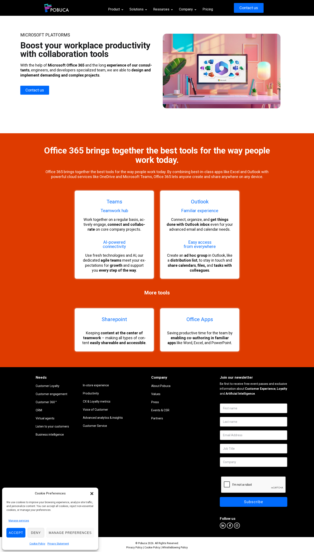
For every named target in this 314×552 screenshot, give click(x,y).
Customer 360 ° (46, 402)
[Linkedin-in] (223, 526)
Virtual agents (45, 418)
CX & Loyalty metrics (96, 401)
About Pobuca (160, 386)
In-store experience (96, 385)
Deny (36, 533)
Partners (157, 418)
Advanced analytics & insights (103, 417)
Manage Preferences (70, 533)
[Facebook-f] (230, 526)
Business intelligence (50, 434)
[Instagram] (237, 526)
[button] (92, 493)
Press (155, 402)
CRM (39, 410)
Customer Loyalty (47, 386)
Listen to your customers (52, 426)
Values (155, 394)
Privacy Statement (58, 543)
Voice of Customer (95, 409)
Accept (16, 533)
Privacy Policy (134, 547)
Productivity (91, 393)
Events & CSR (160, 410)
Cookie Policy (37, 543)
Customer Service (95, 425)
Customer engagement (51, 394)
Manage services (19, 520)
